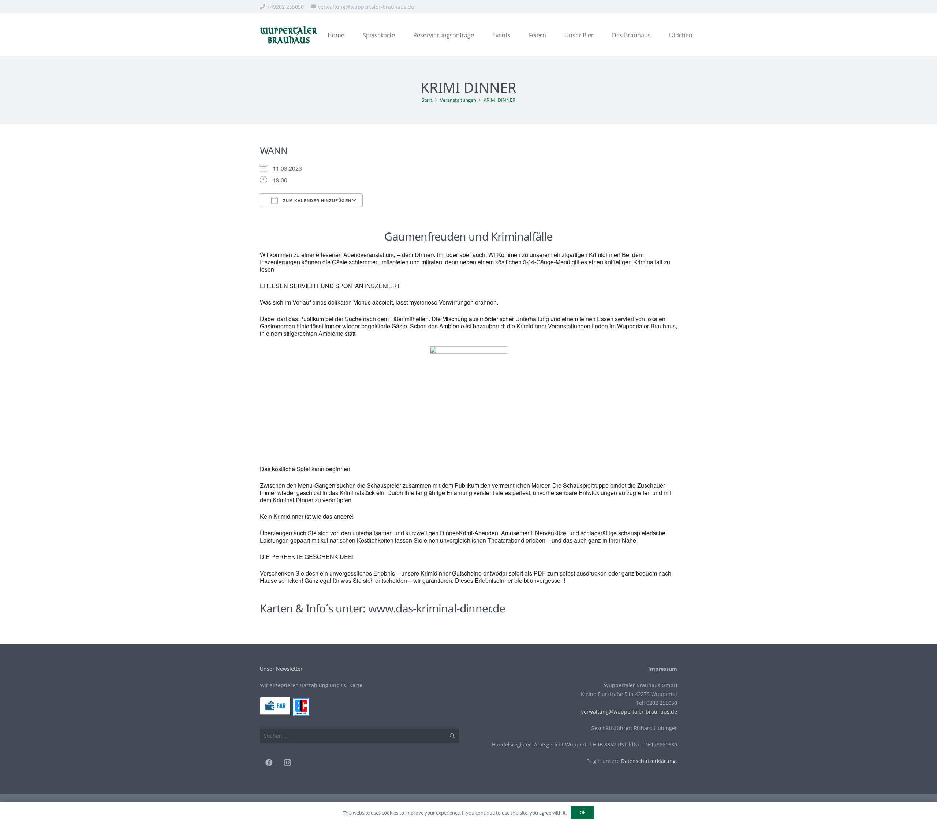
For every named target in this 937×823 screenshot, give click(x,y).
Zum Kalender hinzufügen (316, 200)
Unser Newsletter (281, 668)
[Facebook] (269, 762)
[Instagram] (287, 762)
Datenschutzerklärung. (649, 760)
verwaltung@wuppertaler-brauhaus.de (629, 711)
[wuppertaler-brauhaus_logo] (288, 35)
